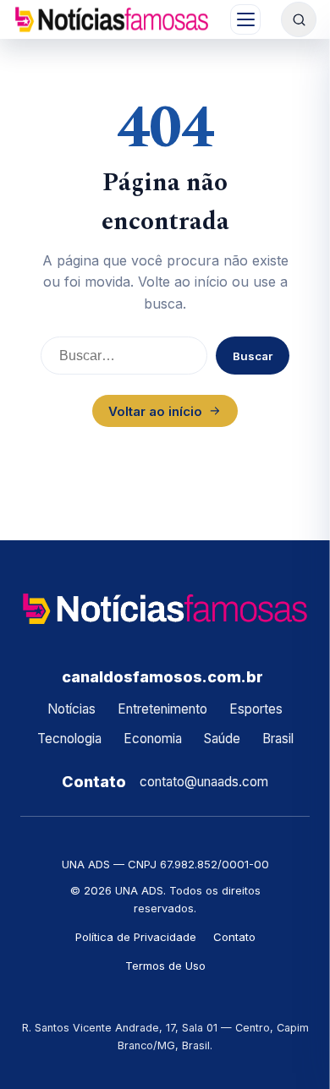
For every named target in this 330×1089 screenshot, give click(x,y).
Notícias (71, 709)
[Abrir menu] (245, 19)
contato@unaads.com (204, 782)
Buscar (252, 356)
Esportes (256, 709)
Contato (234, 937)
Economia (153, 739)
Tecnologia (69, 739)
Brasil (278, 739)
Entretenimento (162, 709)
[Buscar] (298, 19)
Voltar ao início (155, 411)
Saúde (222, 739)
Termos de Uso (165, 965)
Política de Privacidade (135, 937)
